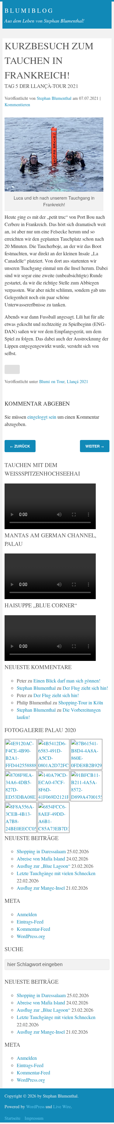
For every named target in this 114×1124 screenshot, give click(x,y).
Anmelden (27, 914)
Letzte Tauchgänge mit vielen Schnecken (56, 873)
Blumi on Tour (51, 381)
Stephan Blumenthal (54, 98)
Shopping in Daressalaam (41, 851)
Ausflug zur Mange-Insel (41, 888)
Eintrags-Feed (30, 921)
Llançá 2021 (77, 381)
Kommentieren (17, 104)
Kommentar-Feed (33, 929)
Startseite (12, 1118)
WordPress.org (31, 936)
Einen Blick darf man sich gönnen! (66, 680)
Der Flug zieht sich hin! (85, 688)
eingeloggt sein (41, 417)
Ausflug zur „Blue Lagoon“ (43, 866)
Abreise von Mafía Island (41, 858)
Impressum (34, 1118)
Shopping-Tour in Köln (80, 702)
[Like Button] (12, 369)
